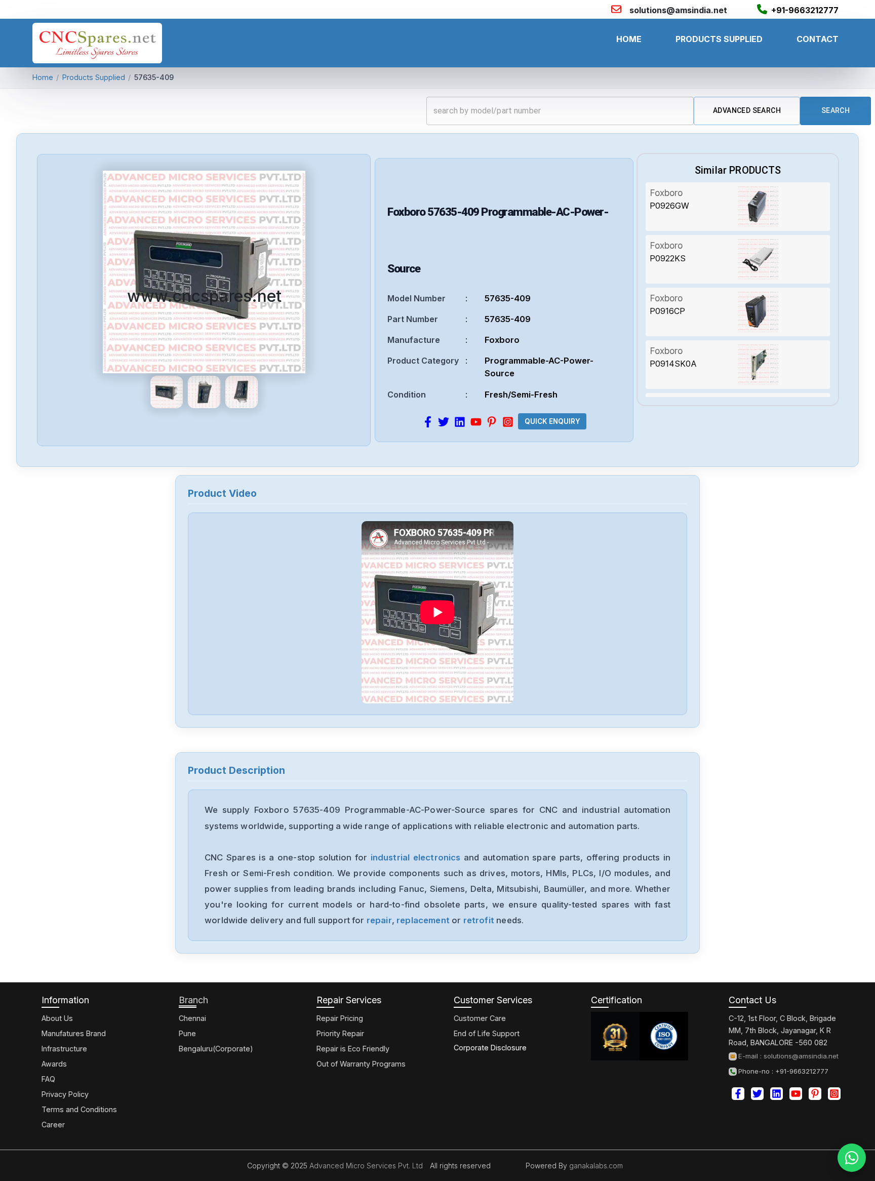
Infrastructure (64, 1048)
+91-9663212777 (805, 10)
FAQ (48, 1079)
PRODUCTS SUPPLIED (719, 39)
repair (379, 920)
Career (53, 1124)
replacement (423, 920)
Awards (54, 1063)
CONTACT (818, 39)
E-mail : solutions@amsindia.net (788, 1056)
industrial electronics (416, 857)
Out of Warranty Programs (361, 1063)
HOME (629, 39)
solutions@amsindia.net (678, 10)
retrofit (478, 920)
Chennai (192, 1018)
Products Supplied (93, 77)
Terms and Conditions (79, 1109)
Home (42, 77)
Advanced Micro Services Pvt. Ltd (365, 1165)
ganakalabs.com (595, 1165)
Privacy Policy (65, 1094)
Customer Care (480, 1018)
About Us (57, 1018)
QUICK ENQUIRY (552, 421)
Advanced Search (747, 110)
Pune (187, 1033)
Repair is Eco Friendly (352, 1048)
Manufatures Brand (74, 1033)
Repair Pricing (339, 1018)
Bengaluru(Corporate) (216, 1048)
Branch (193, 1000)
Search (835, 110)
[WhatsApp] (852, 1158)
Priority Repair (340, 1033)
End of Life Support (487, 1033)
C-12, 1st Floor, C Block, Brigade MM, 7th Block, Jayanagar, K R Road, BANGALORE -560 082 (782, 1030)
